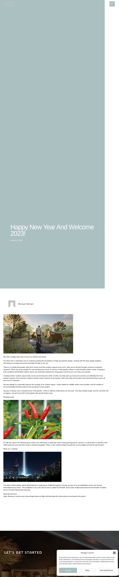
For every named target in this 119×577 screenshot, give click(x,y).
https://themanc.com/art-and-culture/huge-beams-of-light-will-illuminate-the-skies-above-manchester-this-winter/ (44, 496)
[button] (114, 553)
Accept (68, 570)
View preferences (106, 570)
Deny (87, 570)
